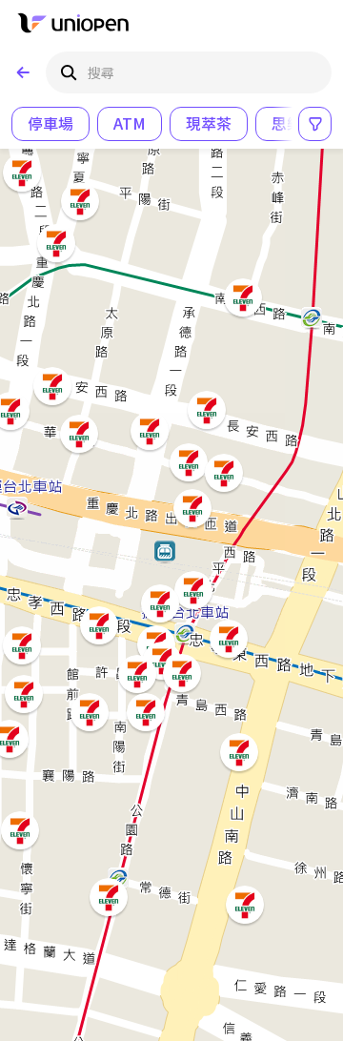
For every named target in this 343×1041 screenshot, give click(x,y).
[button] (87, 710)
